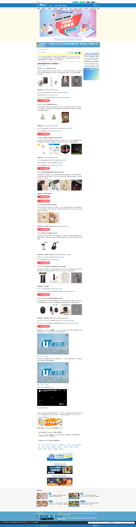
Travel (46, 2)
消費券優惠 (56, 449)
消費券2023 (60, 446)
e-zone (62, 2)
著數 (39, 444)
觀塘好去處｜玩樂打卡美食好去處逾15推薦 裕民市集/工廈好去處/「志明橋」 (89, 503)
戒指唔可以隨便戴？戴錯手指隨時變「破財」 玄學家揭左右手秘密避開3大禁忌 (58, 496)
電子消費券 (54, 446)
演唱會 (38, 8)
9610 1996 (61, 428)
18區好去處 (86, 8)
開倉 (65, 513)
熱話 (46, 49)
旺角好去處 (91, 513)
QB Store (69, 444)
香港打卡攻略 (92, 8)
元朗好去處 (81, 513)
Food (50, 2)
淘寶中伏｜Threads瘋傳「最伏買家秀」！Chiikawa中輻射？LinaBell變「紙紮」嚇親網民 (89, 496)
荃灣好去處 (86, 513)
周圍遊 (80, 8)
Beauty (54, 2)
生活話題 (42, 49)
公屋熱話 (56, 5)
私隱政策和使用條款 (30, 522)
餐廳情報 (50, 501)
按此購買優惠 (65, 92)
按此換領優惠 (61, 257)
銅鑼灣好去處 (76, 513)
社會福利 (68, 514)
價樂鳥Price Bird (62, 444)
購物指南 (50, 449)
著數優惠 (61, 449)
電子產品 (76, 446)
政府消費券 (66, 446)
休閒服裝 (45, 449)
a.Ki (39, 52)
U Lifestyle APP (54, 444)
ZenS (39, 446)
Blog (58, 2)
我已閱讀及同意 (111, 522)
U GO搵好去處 (76, 2)
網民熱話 (59, 518)
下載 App (93, 2)
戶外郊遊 (64, 514)
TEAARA (43, 446)
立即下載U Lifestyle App (43, 65)
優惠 (42, 444)
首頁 (38, 49)
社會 (95, 513)
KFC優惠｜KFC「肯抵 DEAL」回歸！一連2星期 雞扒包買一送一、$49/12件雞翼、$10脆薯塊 (58, 503)
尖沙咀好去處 (69, 513)
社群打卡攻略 (83, 2)
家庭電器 (39, 449)
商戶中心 (88, 2)
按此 (39, 436)
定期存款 (64, 5)
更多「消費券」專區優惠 (43, 356)
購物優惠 (71, 446)
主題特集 (98, 8)
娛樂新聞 (60, 5)
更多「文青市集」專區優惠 (43, 385)
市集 (63, 513)
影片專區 (75, 8)
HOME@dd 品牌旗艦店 (77, 444)
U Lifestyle (47, 444)
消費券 (48, 446)
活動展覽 (60, 513)
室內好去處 (83, 501)
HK (42, 2)
